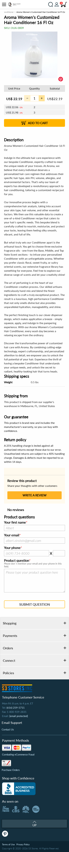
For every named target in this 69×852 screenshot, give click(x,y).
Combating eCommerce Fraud (18, 754)
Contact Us (8, 729)
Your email (11, 535)
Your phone (12, 547)
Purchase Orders (11, 769)
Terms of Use (8, 844)
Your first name (15, 522)
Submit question (34, 604)
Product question (16, 560)
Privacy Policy (23, 844)
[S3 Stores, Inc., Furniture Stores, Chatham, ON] (19, 788)
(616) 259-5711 (16, 707)
